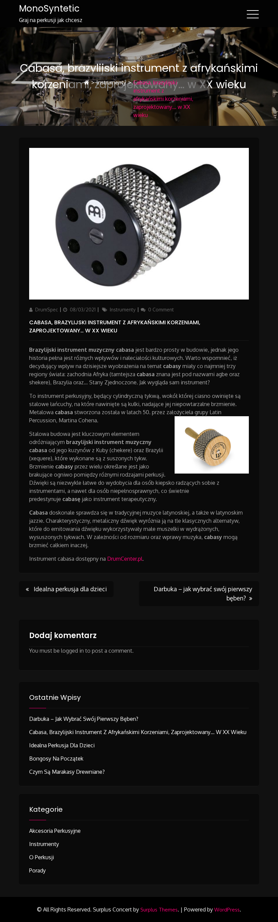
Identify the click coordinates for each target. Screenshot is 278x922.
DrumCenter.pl (124, 558)
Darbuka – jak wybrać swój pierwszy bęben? (83, 718)
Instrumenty (111, 82)
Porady (37, 870)
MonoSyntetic (49, 8)
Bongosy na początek (56, 758)
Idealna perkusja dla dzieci (62, 745)
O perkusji (41, 857)
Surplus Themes (159, 909)
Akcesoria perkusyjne (55, 830)
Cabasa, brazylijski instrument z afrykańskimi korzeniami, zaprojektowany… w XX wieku (114, 326)
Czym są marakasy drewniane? (67, 771)
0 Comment (161, 309)
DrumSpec (46, 309)
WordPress (227, 909)
